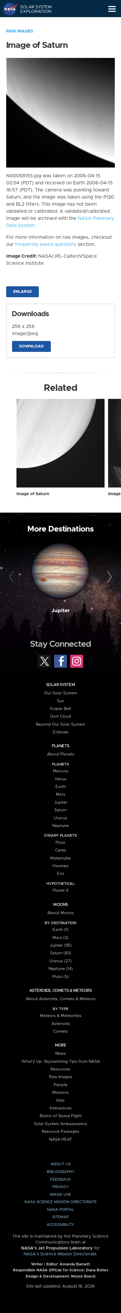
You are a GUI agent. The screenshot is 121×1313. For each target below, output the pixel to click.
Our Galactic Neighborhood (32, 22)
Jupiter (60, 610)
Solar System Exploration (32, 9)
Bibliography (61, 1172)
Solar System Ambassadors (60, 1124)
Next (108, 577)
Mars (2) (60, 938)
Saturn (60, 810)
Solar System (60, 685)
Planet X (60, 890)
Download (31, 346)
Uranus (60, 818)
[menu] (112, 9)
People (60, 1085)
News (60, 1054)
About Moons (60, 913)
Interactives (61, 1108)
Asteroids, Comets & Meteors (60, 991)
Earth (61, 787)
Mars (60, 794)
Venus (60, 779)
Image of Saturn (32, 494)
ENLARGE (22, 292)
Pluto (60, 843)
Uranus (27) (60, 961)
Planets (60, 746)
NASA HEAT (60, 1140)
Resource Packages (60, 1132)
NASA (7, 9)
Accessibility (60, 1225)
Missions (60, 1093)
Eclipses (60, 732)
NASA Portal (60, 1210)
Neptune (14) (60, 969)
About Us (61, 1164)
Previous (13, 577)
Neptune (60, 826)
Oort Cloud (60, 716)
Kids (60, 1100)
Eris (60, 874)
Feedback (60, 1180)
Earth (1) (60, 930)
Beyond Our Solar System (60, 724)
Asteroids (60, 1024)
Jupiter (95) (61, 945)
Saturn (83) (60, 953)
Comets (60, 1031)
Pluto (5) (60, 977)
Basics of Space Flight (61, 1116)
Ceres (60, 850)
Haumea (60, 866)
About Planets (60, 754)
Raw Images (19, 31)
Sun (60, 701)
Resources (60, 1069)
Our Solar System (60, 693)
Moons (60, 905)
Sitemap (60, 1217)
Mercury (60, 771)
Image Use (60, 1195)
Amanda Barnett (75, 1264)
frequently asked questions (45, 244)
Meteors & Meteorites (60, 1016)
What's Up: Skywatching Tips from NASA (60, 1062)
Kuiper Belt (60, 709)
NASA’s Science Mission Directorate (60, 1254)
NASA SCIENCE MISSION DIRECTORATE (60, 1202)
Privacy (60, 1187)
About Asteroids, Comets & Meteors (60, 999)
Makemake (60, 858)
